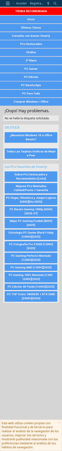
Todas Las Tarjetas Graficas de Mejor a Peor (31, 153)
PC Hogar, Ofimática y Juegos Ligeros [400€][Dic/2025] (31, 200)
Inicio (31, 19)
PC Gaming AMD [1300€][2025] (31, 267)
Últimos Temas (31, 27)
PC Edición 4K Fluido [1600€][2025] (31, 286)
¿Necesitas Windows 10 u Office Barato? (31, 137)
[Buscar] (55, 3)
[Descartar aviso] (59, 422)
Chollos (31, 52)
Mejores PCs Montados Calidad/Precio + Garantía (31, 188)
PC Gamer (31, 69)
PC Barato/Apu (31, 85)
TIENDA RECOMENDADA (31, 11)
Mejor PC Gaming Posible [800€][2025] (31, 223)
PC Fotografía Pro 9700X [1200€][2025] (31, 246)
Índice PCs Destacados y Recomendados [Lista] (31, 176)
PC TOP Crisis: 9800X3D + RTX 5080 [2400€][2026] (31, 296)
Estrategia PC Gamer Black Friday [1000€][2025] (31, 234)
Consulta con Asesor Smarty (31, 36)
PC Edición (31, 77)
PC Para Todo (31, 93)
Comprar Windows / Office (31, 101)
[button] (8, 3)
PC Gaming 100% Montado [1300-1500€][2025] (31, 277)
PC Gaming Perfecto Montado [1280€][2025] (31, 258)
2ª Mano (31, 60)
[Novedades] (48, 3)
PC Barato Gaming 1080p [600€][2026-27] (31, 211)
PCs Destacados (31, 44)
